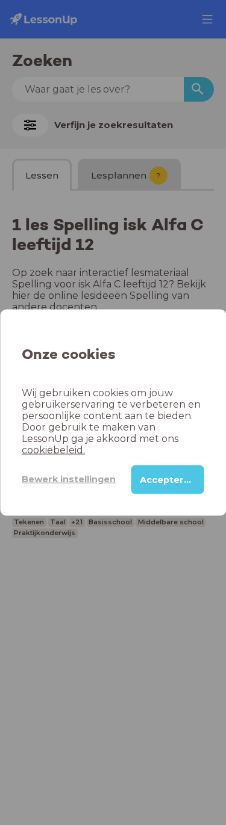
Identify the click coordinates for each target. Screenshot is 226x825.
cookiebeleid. (53, 449)
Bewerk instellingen (69, 479)
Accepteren (168, 479)
